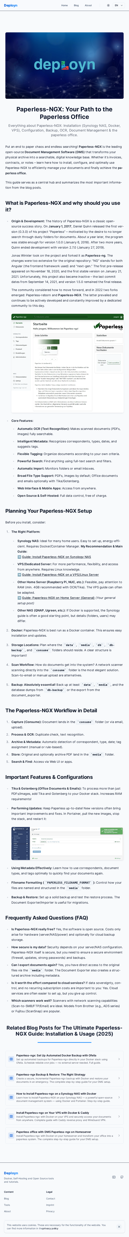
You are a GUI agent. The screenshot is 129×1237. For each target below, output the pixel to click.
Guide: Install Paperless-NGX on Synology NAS (56, 557)
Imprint (50, 1204)
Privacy (50, 1211)
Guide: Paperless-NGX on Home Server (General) (58, 598)
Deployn (10, 5)
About (88, 5)
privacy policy (50, 1228)
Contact (50, 1198)
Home (64, 5)
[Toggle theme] (108, 5)
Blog (76, 5)
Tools (7, 1204)
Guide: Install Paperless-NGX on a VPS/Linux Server (60, 574)
